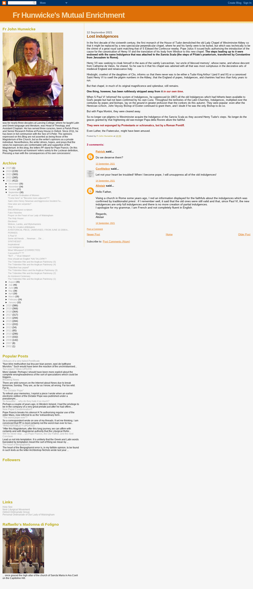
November (13, 186)
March (11, 296)
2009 (9, 337)
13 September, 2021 (105, 164)
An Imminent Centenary (19, 276)
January (12, 302)
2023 (9, 174)
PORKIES (12, 233)
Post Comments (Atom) (116, 241)
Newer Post (93, 234)
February (13, 299)
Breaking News (11, 379)
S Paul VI (12, 236)
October (12, 189)
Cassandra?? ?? (16, 253)
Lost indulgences (16, 247)
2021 (9, 180)
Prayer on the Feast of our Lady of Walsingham (30, 215)
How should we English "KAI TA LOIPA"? (27, 259)
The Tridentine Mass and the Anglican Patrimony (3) (33, 270)
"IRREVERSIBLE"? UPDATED (19, 425)
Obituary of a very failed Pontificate (21, 361)
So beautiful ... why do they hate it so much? (26, 401)
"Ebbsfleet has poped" (18, 267)
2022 (9, 177)
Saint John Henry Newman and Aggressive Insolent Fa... (35, 201)
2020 (9, 305)
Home (169, 234)
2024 (9, 171)
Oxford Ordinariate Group (16, 512)
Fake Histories (15, 212)
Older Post (244, 234)
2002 (9, 346)
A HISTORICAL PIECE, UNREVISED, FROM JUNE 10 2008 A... (38, 230)
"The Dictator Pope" (13, 390)
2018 (9, 311)
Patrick (101, 151)
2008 (9, 340)
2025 (9, 168)
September (14, 192)
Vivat (10, 207)
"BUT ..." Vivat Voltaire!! (19, 256)
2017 (9, 314)
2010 (9, 333)
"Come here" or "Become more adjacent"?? (28, 198)
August (12, 282)
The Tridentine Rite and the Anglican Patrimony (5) (32, 262)
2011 (9, 330)
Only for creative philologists (21, 227)
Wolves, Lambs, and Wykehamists (24, 224)
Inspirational (13, 244)
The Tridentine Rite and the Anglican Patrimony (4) (32, 264)
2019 (9, 308)
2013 (9, 327)
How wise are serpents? (19, 204)
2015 (9, 321)
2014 (9, 324)
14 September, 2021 (105, 181)
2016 (9, 318)
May (10, 291)
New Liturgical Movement (16, 509)
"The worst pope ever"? (15, 417)
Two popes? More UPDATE (17, 369)
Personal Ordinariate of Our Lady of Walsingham (29, 514)
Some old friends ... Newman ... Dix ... (26, 238)
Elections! (12, 221)
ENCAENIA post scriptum (20, 209)
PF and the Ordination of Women (23, 195)
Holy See (7, 507)
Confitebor (103, 168)
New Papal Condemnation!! (17, 409)
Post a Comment (95, 229)
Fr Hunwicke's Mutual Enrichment (69, 15)
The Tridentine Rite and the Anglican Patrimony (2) (32, 273)
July (10, 285)
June (11, 288)
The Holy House (16, 218)
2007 (9, 343)
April (10, 293)
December (13, 183)
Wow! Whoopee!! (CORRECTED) (24, 250)
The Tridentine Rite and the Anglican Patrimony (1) (32, 279)
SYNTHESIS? (14, 241)
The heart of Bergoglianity (16, 444)
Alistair (100, 185)
